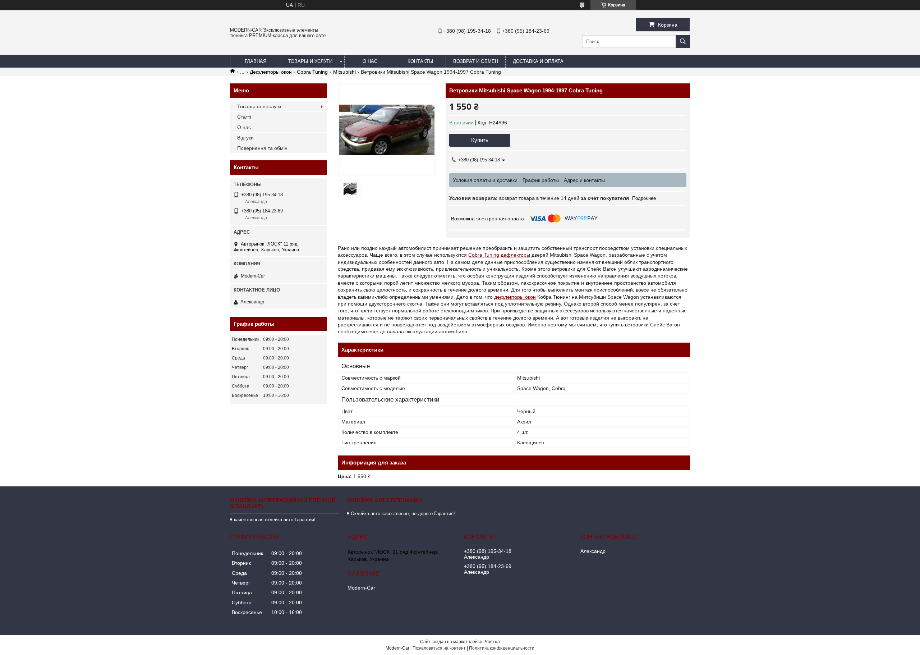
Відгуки (245, 138)
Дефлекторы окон (271, 72)
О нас (370, 61)
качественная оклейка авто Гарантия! (275, 519)
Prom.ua (491, 641)
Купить (479, 140)
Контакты (420, 61)
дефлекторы (515, 255)
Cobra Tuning (312, 72)
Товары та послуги (259, 106)
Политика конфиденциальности (501, 648)
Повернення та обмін (262, 148)
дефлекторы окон (515, 297)
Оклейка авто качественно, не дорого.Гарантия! (403, 513)
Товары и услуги (310, 61)
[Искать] (683, 41)
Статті (244, 117)
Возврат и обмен (475, 61)
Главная (255, 61)
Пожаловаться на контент (439, 648)
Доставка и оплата (538, 61)
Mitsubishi (344, 72)
